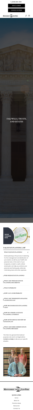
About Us (16, 400)
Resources (16, 406)
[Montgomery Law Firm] (16, 388)
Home (16, 398)
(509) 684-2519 (16, 2)
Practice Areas (16, 403)
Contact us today (8, 339)
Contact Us (16, 408)
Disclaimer (16, 6)
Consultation (16, 10)
